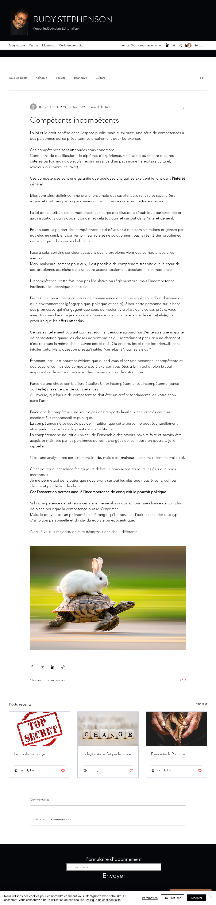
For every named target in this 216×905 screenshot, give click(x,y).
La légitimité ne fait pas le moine (107, 754)
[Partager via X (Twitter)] (42, 667)
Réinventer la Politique (168, 754)
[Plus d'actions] (183, 106)
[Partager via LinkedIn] (53, 667)
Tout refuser (173, 898)
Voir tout (201, 704)
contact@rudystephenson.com (141, 45)
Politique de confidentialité (103, 900)
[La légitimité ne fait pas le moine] (108, 729)
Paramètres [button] (150, 898)
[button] (202, 78)
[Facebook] (174, 45)
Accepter (196, 898)
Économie (80, 78)
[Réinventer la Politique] (176, 729)
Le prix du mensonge (29, 754)
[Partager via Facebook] (32, 667)
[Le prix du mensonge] (39, 729)
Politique (41, 78)
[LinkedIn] (168, 45)
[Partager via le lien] (63, 667)
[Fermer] (210, 898)
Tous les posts (18, 78)
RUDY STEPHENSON (72, 19)
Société (61, 78)
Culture (100, 78)
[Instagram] (180, 45)
